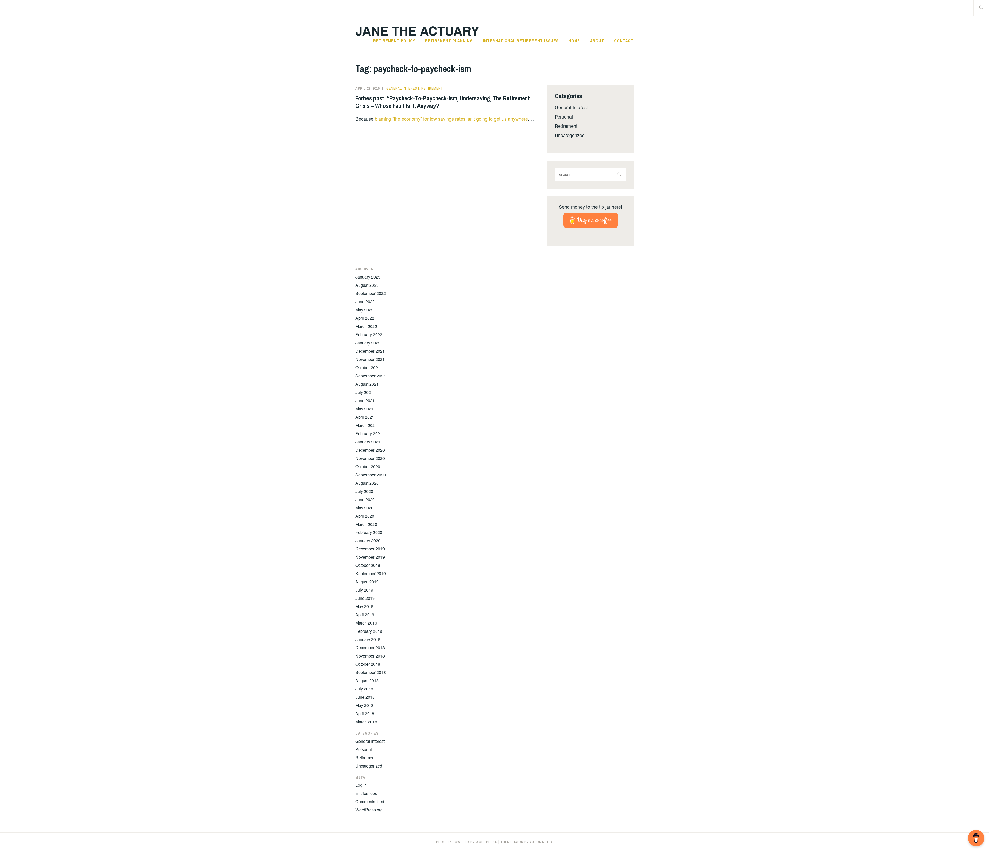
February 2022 (368, 335)
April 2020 (364, 516)
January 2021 (367, 442)
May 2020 (364, 508)
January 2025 (367, 277)
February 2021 (368, 433)
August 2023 (367, 285)
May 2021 (364, 409)
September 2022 (370, 293)
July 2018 (364, 689)
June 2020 (365, 499)
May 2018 (364, 705)
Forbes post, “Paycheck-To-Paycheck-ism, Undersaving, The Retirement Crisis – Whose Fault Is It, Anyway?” (442, 102)
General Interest (402, 88)
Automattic (541, 842)
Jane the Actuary (417, 30)
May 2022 (364, 310)
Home (574, 41)
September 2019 (370, 573)
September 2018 (370, 672)
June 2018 (365, 697)
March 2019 (366, 623)
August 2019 (367, 582)
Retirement (432, 88)
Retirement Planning (449, 41)
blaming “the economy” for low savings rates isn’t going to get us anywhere (451, 118)
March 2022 (366, 326)
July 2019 (364, 590)
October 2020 (367, 466)
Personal (564, 116)
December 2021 (370, 351)
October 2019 (367, 565)
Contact (624, 41)
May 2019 (364, 606)
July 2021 (364, 392)
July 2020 (364, 491)
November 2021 (370, 359)
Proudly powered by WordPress (466, 842)
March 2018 (366, 722)
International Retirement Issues (521, 41)
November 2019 (370, 557)
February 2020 (368, 532)
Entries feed (366, 793)
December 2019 (370, 549)
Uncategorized (570, 135)
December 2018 (370, 648)
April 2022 (364, 318)
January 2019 (367, 639)
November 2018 (370, 656)
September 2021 (370, 376)
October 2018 (367, 664)
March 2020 (366, 524)
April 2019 (364, 615)
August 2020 (367, 483)
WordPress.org (369, 810)
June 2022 (365, 302)
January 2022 (367, 343)
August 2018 (367, 681)
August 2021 (367, 384)
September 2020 (370, 475)
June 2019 (365, 598)
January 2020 (367, 540)
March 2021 (366, 425)
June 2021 (365, 400)
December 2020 (370, 450)
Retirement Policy (394, 41)
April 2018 (364, 714)
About (597, 41)
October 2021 (367, 367)
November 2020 (370, 458)
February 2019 (368, 631)
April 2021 (364, 417)
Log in (361, 785)
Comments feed (369, 801)
